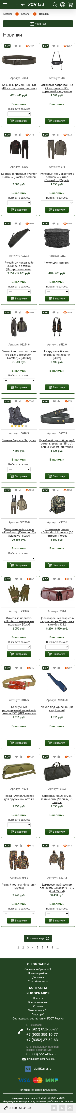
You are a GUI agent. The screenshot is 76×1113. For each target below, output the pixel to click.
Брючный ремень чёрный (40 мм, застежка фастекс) (19, 86)
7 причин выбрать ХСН (38, 969)
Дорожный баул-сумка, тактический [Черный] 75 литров (57, 799)
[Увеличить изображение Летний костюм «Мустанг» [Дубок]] (19, 859)
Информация (38, 993)
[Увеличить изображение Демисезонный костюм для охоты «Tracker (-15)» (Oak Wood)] (57, 859)
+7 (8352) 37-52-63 (42, 1040)
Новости (38, 998)
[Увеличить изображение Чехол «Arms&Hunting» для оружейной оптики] (19, 771)
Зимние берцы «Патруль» (19, 440)
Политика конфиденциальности (38, 1089)
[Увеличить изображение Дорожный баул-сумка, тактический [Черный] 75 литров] (57, 771)
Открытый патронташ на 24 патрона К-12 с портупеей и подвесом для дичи (57, 88)
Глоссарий (38, 1014)
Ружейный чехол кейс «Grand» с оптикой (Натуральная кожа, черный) (19, 266)
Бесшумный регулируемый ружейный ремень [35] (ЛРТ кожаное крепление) (19, 710)
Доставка (38, 977)
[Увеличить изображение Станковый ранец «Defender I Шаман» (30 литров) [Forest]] (57, 504)
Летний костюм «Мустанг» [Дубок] (19, 886)
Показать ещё (35, 938)
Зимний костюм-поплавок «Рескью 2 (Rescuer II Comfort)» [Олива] (19, 355)
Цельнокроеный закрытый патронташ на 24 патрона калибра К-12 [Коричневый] (57, 621)
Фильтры (40, 23)
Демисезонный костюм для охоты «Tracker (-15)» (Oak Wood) (57, 888)
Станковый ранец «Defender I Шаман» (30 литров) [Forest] (57, 532)
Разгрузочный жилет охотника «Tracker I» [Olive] (57, 355)
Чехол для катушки (57, 262)
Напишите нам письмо (41, 1058)
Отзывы (38, 1006)
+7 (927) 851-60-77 (42, 1029)
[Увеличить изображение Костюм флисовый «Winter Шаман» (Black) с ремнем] (19, 149)
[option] (19, 61)
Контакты (38, 987)
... (57, 947)
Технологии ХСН (38, 1010)
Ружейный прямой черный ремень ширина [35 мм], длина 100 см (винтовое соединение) (57, 444)
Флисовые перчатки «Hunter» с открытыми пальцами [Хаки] (19, 621)
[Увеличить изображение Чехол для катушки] (57, 237)
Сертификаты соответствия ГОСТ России (38, 1018)
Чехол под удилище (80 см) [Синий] (57, 708)
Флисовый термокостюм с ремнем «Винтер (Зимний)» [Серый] (57, 177)
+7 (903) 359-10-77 (42, 1034)
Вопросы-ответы (38, 1002)
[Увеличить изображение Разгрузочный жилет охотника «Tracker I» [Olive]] (57, 326)
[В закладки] (15, 45)
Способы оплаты (38, 981)
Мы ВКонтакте (42, 1068)
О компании (38, 964)
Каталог (25, 14)
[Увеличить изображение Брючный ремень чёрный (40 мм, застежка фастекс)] (19, 60)
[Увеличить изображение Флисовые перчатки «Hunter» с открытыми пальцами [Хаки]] (19, 593)
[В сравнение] (20, 45)
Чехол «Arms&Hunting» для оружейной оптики (19, 797)
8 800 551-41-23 (20, 1108)
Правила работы (38, 973)
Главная (8, 14)
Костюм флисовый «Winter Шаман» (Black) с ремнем (19, 175)
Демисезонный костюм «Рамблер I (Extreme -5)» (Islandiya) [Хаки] (19, 532)
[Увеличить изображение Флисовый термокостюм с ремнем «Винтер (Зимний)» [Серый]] (57, 149)
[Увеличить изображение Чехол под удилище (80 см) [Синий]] (57, 682)
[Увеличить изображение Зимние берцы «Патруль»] (19, 415)
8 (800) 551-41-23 (41, 1054)
